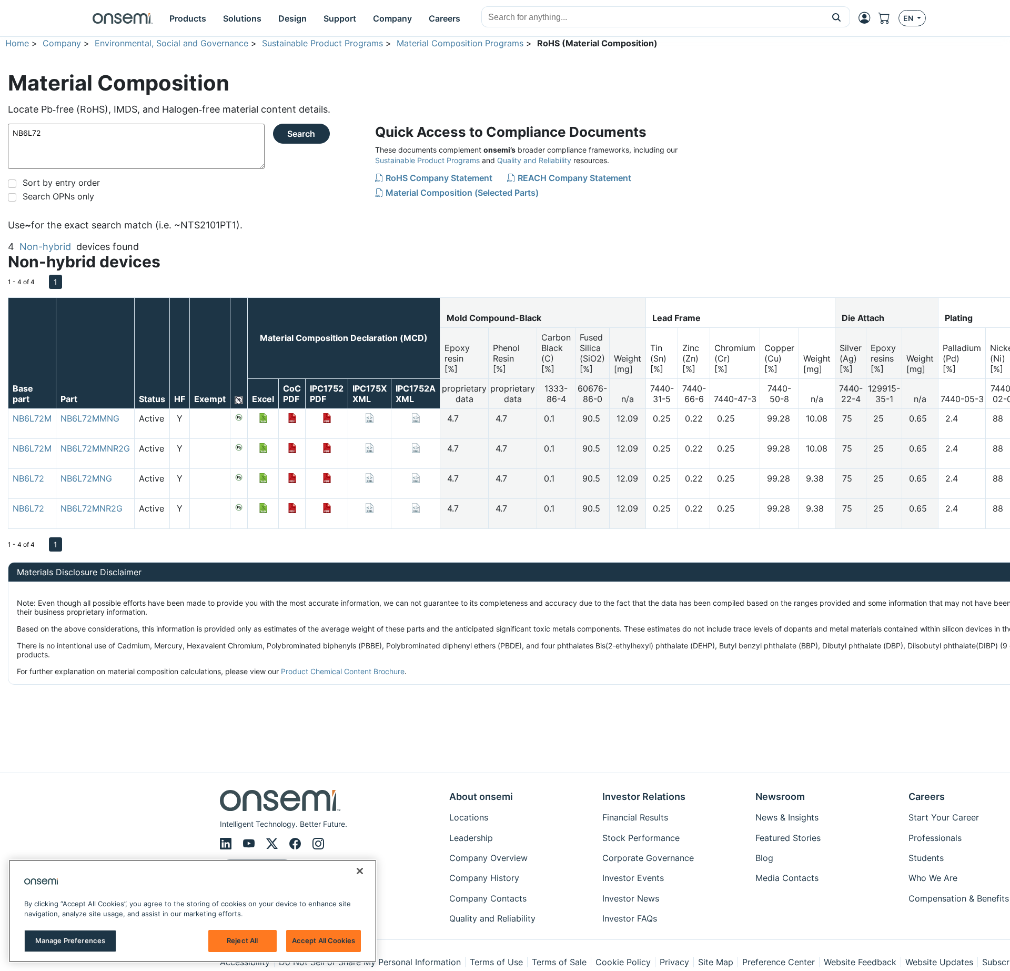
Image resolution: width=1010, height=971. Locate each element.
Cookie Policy (623, 962)
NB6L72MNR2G (91, 508)
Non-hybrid (45, 246)
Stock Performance (641, 838)
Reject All (242, 940)
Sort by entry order (61, 182)
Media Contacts (787, 878)
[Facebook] (296, 843)
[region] (192, 911)
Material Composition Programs (460, 43)
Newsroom (780, 796)
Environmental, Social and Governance (171, 43)
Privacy (674, 962)
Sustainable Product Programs (322, 43)
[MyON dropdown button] (867, 18)
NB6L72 (28, 478)
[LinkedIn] (227, 843)
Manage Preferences (70, 940)
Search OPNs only (58, 196)
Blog (764, 858)
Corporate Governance (648, 858)
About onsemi (481, 796)
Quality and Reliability (534, 160)
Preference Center (778, 962)
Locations (468, 817)
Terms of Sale (559, 962)
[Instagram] (318, 843)
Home (17, 43)
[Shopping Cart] (888, 18)
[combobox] (652, 17)
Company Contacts (488, 898)
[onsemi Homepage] (122, 18)
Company (62, 43)
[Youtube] (250, 843)
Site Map (715, 962)
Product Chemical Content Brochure (343, 671)
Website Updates (939, 962)
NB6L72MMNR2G (95, 448)
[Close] (359, 871)
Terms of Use (496, 962)
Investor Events (633, 878)
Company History (484, 878)
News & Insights (787, 817)
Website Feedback (860, 962)
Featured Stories (788, 838)
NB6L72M (32, 418)
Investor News (630, 898)
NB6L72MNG (86, 478)
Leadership (471, 838)
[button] (836, 16)
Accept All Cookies (323, 940)
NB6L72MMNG (89, 418)
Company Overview (488, 858)
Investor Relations (643, 796)
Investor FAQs (629, 918)
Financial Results (635, 817)
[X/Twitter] (273, 843)
